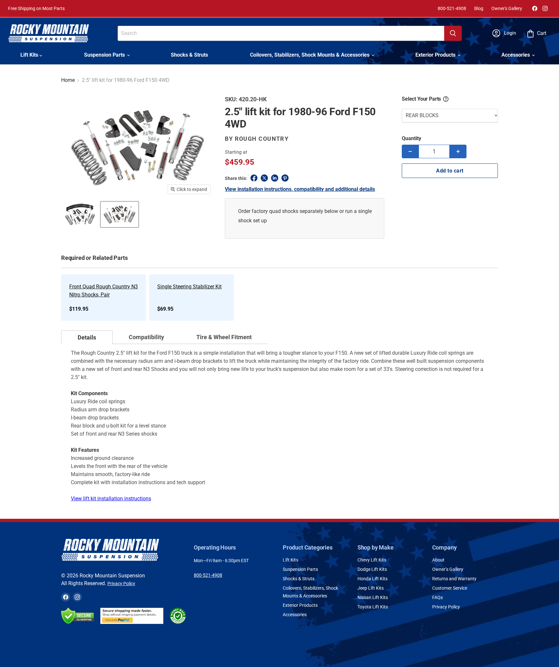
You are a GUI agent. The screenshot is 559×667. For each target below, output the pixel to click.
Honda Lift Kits (372, 578)
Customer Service (449, 588)
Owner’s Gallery (447, 569)
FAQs (437, 597)
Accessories (516, 55)
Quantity (411, 138)
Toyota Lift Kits (372, 606)
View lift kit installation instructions (111, 498)
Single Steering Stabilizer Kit (189, 286)
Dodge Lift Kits (372, 569)
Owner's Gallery (506, 8)
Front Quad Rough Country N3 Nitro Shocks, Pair (103, 290)
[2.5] (80, 214)
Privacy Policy (121, 583)
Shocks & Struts (189, 55)
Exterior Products (436, 55)
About (438, 559)
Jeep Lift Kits (370, 588)
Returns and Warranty (454, 578)
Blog (478, 8)
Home (68, 80)
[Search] (453, 33)
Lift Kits (29, 55)
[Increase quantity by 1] (458, 151)
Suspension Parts (105, 55)
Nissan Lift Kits (372, 597)
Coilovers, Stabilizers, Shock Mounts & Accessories (310, 55)
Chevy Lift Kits (371, 559)
